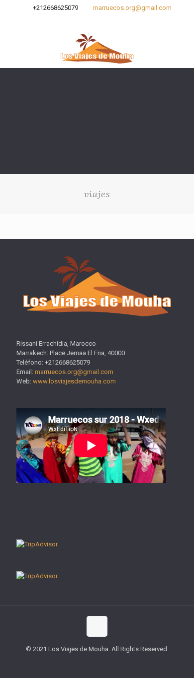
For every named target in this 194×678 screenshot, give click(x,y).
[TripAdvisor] (110, 20)
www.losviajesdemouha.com (74, 381)
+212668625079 (55, 7)
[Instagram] (97, 20)
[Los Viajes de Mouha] (97, 48)
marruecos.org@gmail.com (132, 7)
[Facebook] (84, 20)
